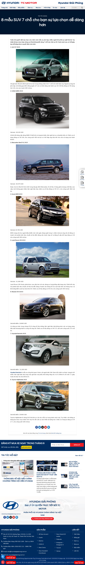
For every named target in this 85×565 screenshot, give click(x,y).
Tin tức (55, 7)
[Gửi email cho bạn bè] (42, 427)
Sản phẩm (21, 7)
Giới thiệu (13, 7)
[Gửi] (82, 7)
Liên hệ (62, 7)
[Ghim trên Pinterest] (45, 427)
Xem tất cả (78, 455)
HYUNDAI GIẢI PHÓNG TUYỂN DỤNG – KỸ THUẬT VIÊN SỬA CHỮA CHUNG (74, 475)
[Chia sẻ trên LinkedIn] (48, 427)
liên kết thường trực (56, 433)
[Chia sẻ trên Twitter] (39, 427)
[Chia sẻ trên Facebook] (36, 427)
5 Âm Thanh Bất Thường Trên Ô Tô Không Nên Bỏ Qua (74, 486)
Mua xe (38, 7)
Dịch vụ (30, 7)
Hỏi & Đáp (47, 7)
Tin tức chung (42, 16)
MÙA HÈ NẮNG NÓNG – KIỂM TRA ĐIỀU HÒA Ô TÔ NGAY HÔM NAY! (74, 464)
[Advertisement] (42, 530)
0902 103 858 (79, 562)
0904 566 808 (11, 562)
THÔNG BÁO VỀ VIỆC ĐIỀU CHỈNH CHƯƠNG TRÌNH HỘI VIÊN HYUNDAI (18, 480)
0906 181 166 (11, 557)
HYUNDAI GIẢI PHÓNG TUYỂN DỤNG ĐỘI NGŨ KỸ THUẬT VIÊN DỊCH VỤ (47, 474)
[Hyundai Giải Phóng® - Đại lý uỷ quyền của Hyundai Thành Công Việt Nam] (19, 3)
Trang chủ (4, 7)
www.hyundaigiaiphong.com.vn (11, 514)
